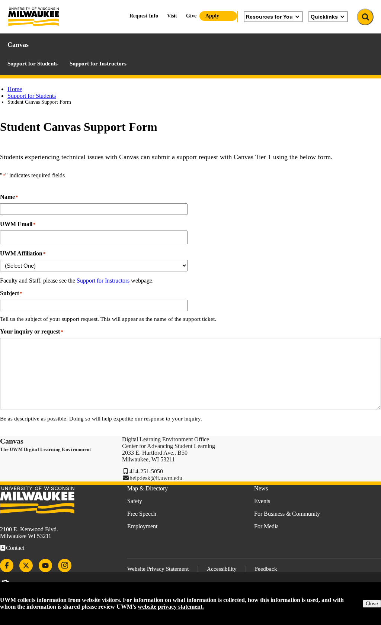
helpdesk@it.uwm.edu (155, 478)
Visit (172, 16)
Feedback (266, 569)
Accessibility (222, 569)
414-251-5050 (146, 471)
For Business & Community (287, 513)
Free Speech (141, 513)
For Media (266, 526)
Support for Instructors (98, 64)
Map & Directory (147, 488)
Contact (15, 548)
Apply (212, 16)
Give (191, 16)
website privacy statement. (171, 606)
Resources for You (269, 17)
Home (14, 89)
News (261, 488)
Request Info (143, 16)
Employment (142, 526)
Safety (134, 501)
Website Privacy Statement (158, 569)
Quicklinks (324, 17)
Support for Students (32, 64)
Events (262, 501)
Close (372, 603)
